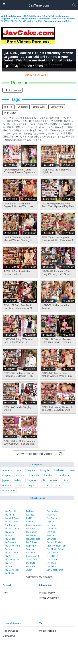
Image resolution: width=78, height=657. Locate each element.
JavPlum (51, 532)
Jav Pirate (52, 559)
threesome (8, 490)
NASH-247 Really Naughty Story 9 (18, 408)
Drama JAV (31, 559)
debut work (56, 106)
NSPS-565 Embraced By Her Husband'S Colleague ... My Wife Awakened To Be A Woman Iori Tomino (19, 377)
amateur (7, 470)
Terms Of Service (49, 597)
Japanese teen (33, 539)
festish (35, 475)
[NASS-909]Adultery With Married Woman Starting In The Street (18, 240)
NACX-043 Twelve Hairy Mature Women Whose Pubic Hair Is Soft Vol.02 (57, 376)
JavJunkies (52, 511)
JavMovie (9, 573)
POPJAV (51, 515)
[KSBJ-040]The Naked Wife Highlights (56, 171)
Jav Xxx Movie (54, 542)
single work (39, 106)
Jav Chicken (53, 552)
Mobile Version (47, 630)
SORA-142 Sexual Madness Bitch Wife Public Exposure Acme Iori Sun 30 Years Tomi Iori (57, 343)
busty (72, 470)
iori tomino (14, 90)
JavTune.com (39, 5)
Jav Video (31, 552)
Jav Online (52, 518)
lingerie (31, 480)
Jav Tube (30, 566)
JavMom (30, 521)
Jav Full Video (12, 552)
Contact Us (9, 635)
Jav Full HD (10, 511)
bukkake (59, 470)
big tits (8, 106)
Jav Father (31, 535)
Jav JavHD (31, 563)
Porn (5, 592)
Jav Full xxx (31, 542)
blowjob (44, 470)
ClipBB (8, 556)
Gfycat (29, 570)
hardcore (64, 475)
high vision (10, 112)
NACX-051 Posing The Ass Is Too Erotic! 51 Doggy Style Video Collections (57, 410)
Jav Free (51, 525)
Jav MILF (51, 566)
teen (57, 485)
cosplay (6, 475)
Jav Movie (52, 528)
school (20, 485)
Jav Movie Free (12, 570)
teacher (45, 485)
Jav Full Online (12, 521)
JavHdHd (9, 515)
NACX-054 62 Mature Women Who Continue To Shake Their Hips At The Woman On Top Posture (19, 445)
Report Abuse (10, 630)
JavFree (30, 511)
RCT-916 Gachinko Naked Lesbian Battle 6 (17, 273)
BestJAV (51, 535)
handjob (48, 475)
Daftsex (8, 549)
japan (5, 480)
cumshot (21, 475)
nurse (53, 480)
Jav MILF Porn (12, 518)
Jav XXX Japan (12, 528)
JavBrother (31, 546)
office (65, 480)
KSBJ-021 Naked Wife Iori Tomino (55, 306)
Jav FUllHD (52, 556)
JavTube (30, 515)
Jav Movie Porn (12, 546)
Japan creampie (34, 525)
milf (43, 480)
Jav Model (10, 539)
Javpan (8, 566)
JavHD (29, 518)
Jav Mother (31, 532)
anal (19, 470)
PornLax (30, 549)
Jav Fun (8, 563)
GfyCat (50, 521)
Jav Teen (51, 563)
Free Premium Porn (56, 546)
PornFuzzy (10, 525)
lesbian (18, 480)
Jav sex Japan (12, 559)
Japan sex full (32, 556)
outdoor (6, 485)
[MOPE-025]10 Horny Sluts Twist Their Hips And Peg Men (58, 205)
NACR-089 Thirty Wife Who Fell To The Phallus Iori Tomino (18, 342)
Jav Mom (30, 528)
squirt (32, 485)
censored (23, 106)
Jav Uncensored (55, 570)
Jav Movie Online (55, 549)
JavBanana (10, 542)
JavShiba (51, 539)
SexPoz (8, 535)
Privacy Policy (47, 592)
